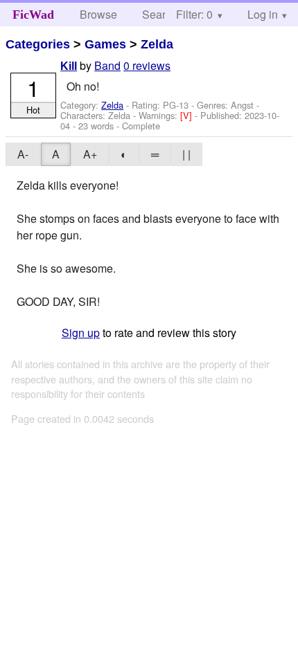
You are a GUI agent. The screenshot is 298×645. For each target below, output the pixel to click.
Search (159, 14)
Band (107, 65)
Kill (68, 66)
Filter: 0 (194, 14)
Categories (38, 44)
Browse (98, 14)
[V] (187, 115)
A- (22, 154)
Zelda (157, 44)
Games (105, 44)
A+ (90, 154)
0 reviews (146, 65)
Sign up (81, 332)
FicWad (33, 14)
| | (186, 154)
